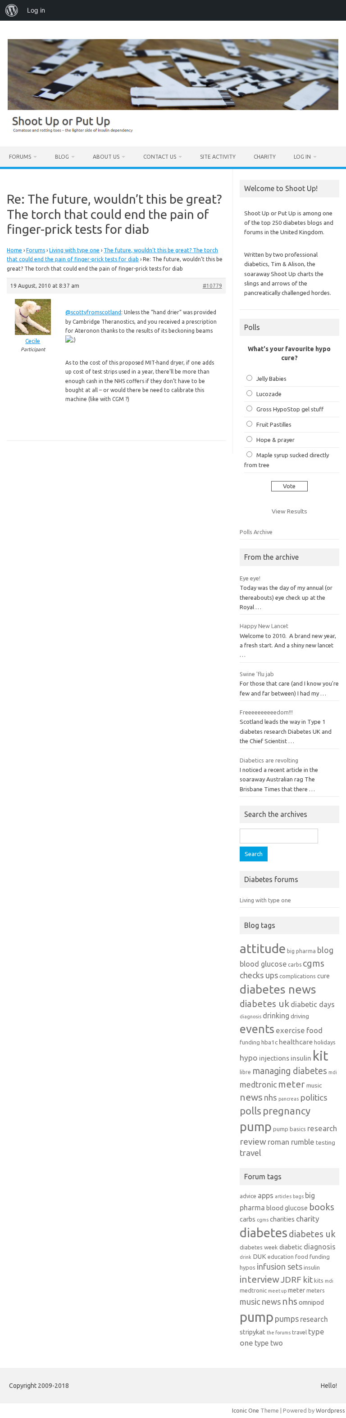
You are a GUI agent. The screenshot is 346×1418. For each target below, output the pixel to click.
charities (282, 1219)
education (281, 1256)
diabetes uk (264, 1004)
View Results (289, 511)
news (251, 1097)
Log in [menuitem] (36, 10)
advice (248, 1196)
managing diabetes (289, 1071)
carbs (294, 965)
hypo (249, 1057)
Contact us (159, 157)
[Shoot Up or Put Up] (173, 131)
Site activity (218, 157)
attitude (263, 948)
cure (323, 976)
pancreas (288, 1098)
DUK (259, 1256)
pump (256, 1126)
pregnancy (286, 1110)
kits (318, 1280)
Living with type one (74, 250)
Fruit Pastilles (273, 424)
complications (297, 976)
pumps (287, 1318)
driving (300, 1016)
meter (291, 1084)
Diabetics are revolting (269, 760)
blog (325, 949)
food (314, 1030)
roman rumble (291, 1141)
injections (274, 1058)
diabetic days (313, 1004)
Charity (265, 157)
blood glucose (263, 964)
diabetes (263, 1233)
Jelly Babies (271, 378)
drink (245, 1257)
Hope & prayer (275, 440)
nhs (270, 1097)
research (322, 1128)
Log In (302, 157)
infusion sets (279, 1266)
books (321, 1207)
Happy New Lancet (264, 626)
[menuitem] (11, 10)
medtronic (258, 1084)
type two (269, 1343)
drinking (276, 1016)
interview (259, 1279)
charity (307, 1218)
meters (315, 1290)
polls (250, 1110)
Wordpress (330, 1410)
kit (320, 1055)
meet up (277, 1290)
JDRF (291, 1279)
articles (283, 1196)
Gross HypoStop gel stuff (289, 409)
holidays (325, 1042)
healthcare (296, 1042)
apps (265, 1195)
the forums (279, 1332)
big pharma (301, 951)
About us (106, 157)
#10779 (212, 286)
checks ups (259, 975)
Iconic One (245, 1410)
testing (325, 1142)
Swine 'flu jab (257, 674)
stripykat (252, 1332)
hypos (247, 1267)
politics (314, 1097)
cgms (313, 963)
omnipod (311, 1302)
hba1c (269, 1042)
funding (250, 1042)
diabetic (290, 1247)
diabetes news (278, 989)
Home (14, 250)
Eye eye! (250, 578)
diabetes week (259, 1247)
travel (250, 1152)
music (314, 1085)
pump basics (289, 1129)
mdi (332, 1072)
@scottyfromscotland (93, 312)
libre (245, 1072)
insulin (301, 1058)
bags (298, 1196)
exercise (290, 1030)
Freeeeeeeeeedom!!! (266, 712)
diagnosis (250, 1016)
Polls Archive (256, 532)
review (253, 1141)
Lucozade (269, 394)
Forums (20, 157)
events (257, 1028)
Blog (62, 157)
